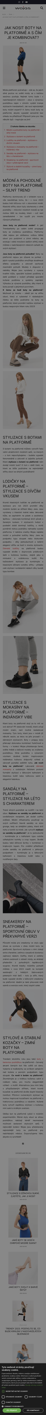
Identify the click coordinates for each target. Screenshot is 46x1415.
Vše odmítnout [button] (33, 1410)
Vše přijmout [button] (11, 1410)
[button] (23, 1406)
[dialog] (23, 707)
